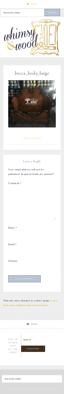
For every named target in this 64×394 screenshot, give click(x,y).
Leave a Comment (32, 138)
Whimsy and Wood (32, 37)
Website (13, 261)
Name (12, 227)
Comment (14, 183)
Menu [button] (34, 4)
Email (12, 244)
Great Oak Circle (48, 389)
